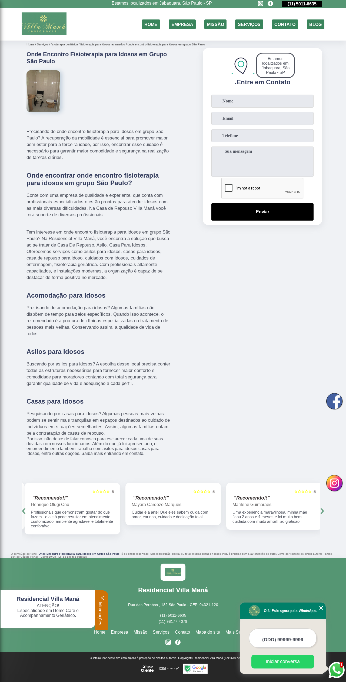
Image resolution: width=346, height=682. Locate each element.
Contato (284, 24)
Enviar (262, 211)
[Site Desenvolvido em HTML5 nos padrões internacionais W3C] (169, 669)
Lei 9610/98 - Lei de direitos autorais (64, 556)
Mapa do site (207, 632)
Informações (100, 613)
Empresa (182, 24)
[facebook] (270, 4)
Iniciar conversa (283, 661)
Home (150, 24)
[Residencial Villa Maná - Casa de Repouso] (44, 33)
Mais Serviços (238, 632)
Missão (215, 24)
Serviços (249, 24)
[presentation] (24, 510)
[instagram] (260, 4)
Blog (315, 24)
